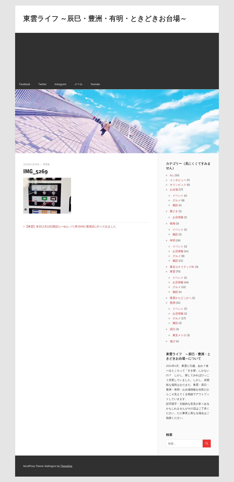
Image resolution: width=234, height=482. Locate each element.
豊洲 (172, 302)
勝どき (174, 211)
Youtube (95, 84)
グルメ (177, 200)
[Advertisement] (117, 55)
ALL (172, 175)
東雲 (172, 271)
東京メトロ (179, 335)
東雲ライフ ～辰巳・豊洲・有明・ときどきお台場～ (105, 18)
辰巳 (172, 329)
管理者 (46, 164)
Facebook (24, 84)
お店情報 (178, 217)
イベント (178, 195)
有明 (172, 240)
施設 (175, 205)
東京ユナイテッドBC (182, 266)
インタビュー (178, 180)
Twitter (42, 84)
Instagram (60, 84)
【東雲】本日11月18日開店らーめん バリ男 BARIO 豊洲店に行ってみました (70, 226)
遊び (172, 341)
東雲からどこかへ (180, 297)
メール (78, 84)
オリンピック (178, 184)
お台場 (174, 189)
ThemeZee (66, 466)
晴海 (172, 223)
